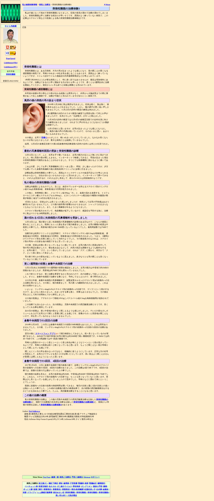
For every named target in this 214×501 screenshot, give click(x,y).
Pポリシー (95, 477)
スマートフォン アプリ (45, 333)
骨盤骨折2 (57, 489)
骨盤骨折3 (66, 489)
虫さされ (52, 486)
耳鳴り (44, 137)
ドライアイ (32, 492)
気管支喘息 (43, 486)
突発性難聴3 (93, 492)
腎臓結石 (93, 483)
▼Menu (107, 5)
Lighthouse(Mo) (10, 63)
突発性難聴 (10, 74)
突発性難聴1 (70, 492)
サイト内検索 (11, 26)
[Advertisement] (66, 46)
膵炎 (61, 483)
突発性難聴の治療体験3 (83, 402)
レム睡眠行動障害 (45, 492)
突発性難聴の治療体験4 (51, 405)
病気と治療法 (65, 477)
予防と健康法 (77, 477)
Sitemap (87, 477)
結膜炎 (105, 489)
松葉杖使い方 (90, 489)
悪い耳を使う (61, 495)
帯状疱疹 (76, 486)
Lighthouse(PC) (10, 67)
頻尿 (86, 483)
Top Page (47, 477)
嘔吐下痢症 (53, 483)
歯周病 (66, 483)
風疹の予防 (97, 486)
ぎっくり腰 (28, 489)
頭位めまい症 (58, 492)
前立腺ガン (43, 483)
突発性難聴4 (104, 492)
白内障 (99, 489)
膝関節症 (101, 483)
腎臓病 (81, 483)
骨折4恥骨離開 (77, 489)
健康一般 (55, 477)
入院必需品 (72, 495)
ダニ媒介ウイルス (64, 486)
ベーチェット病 (31, 486)
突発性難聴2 (81, 492)
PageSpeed (10, 58)
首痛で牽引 (38, 489)
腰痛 (105, 486)
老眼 (25, 492)
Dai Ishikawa (34, 411)
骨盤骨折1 (48, 489)
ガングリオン (86, 486)
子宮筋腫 (73, 483)
